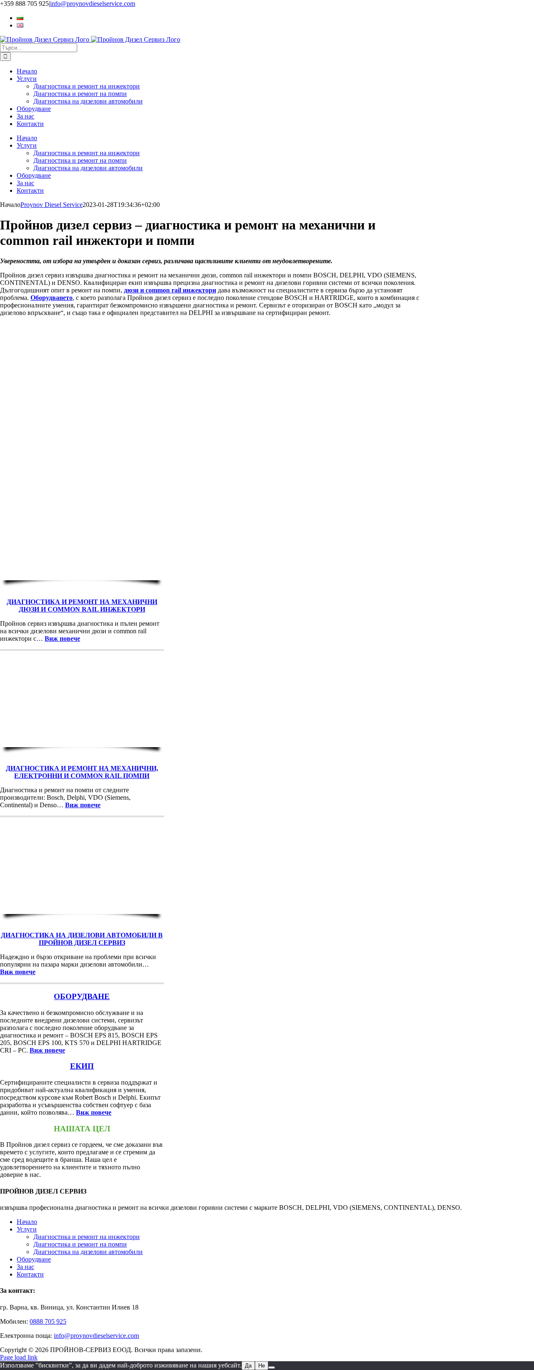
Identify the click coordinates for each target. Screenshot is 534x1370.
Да (248, 1365)
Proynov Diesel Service (51, 204)
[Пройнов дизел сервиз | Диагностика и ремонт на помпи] (82, 743)
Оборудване (34, 1259)
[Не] (271, 1367)
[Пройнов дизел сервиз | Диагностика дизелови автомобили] (82, 910)
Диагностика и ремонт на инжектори (86, 1236)
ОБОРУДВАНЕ (82, 996)
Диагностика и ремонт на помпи (80, 1244)
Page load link (19, 1357)
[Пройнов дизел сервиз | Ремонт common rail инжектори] (82, 576)
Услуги (27, 1229)
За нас (25, 1266)
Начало (27, 1221)
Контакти (30, 1274)
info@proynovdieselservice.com (92, 3)
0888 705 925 (48, 1321)
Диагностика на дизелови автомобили (88, 1251)
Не (261, 1365)
